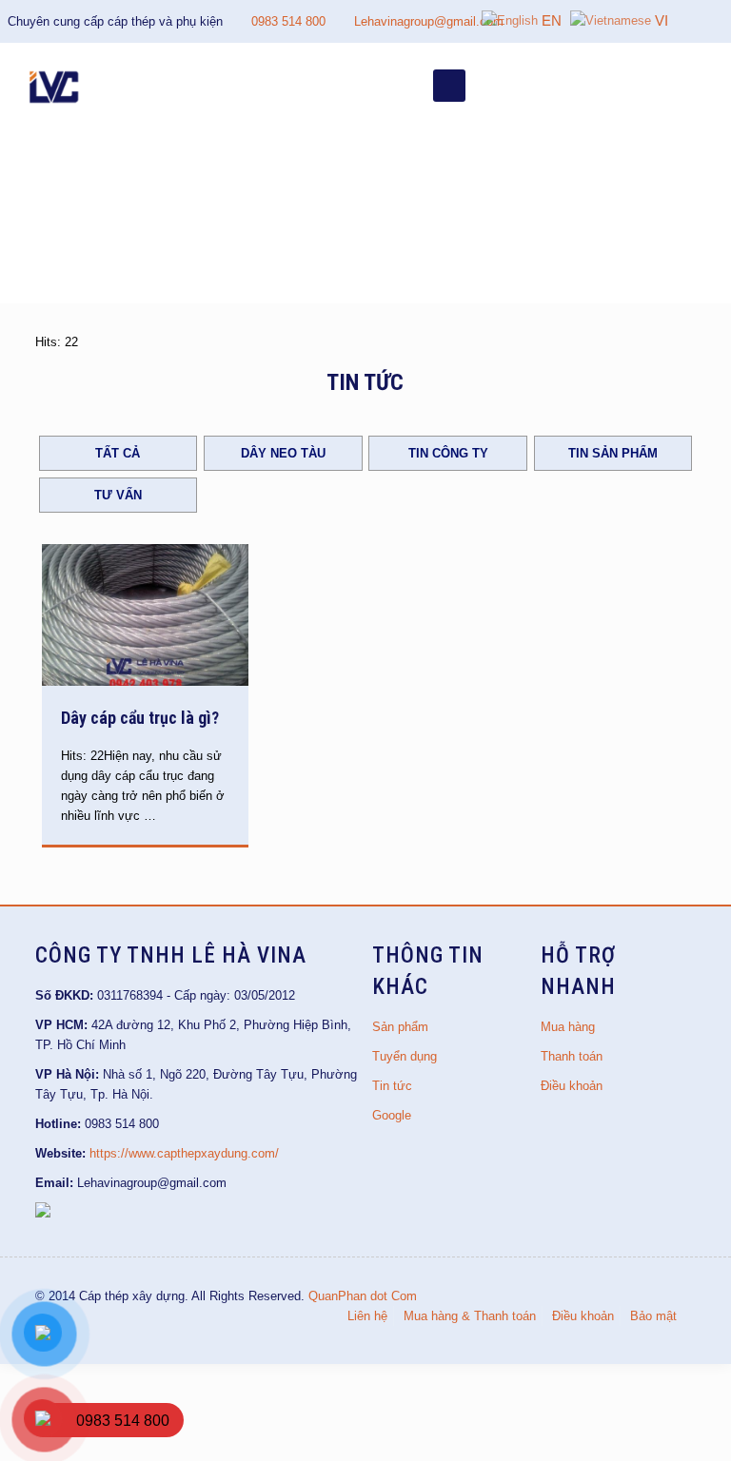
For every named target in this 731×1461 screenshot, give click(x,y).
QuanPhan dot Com (362, 1296)
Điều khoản (572, 1086)
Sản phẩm (400, 1027)
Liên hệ (367, 1316)
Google (391, 1115)
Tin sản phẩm (613, 453)
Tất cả (117, 453)
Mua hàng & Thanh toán (470, 1316)
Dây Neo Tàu (283, 453)
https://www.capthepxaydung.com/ (184, 1153)
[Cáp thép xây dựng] (55, 85)
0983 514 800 (288, 21)
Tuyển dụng (404, 1056)
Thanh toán (572, 1056)
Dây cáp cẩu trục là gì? (140, 718)
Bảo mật (653, 1316)
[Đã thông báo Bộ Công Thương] (42, 1213)
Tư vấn (118, 495)
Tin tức (392, 1086)
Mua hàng (568, 1027)
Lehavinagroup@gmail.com (429, 21)
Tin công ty (448, 453)
